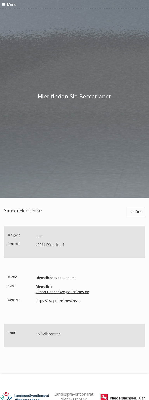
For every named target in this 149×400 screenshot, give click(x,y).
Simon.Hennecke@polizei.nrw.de (62, 291)
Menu (9, 4)
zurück (136, 211)
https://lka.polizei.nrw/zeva (58, 300)
